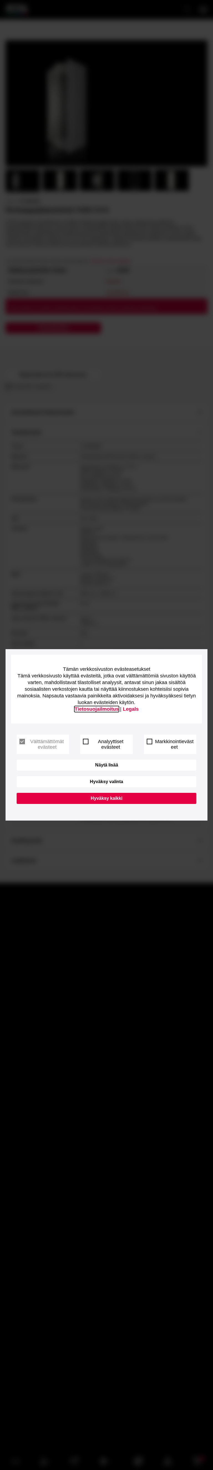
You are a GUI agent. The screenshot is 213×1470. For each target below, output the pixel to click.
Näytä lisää (106, 765)
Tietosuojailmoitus (97, 709)
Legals (131, 709)
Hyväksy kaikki (106, 798)
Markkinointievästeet (174, 744)
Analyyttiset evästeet (110, 744)
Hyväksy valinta (106, 781)
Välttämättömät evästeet (47, 744)
